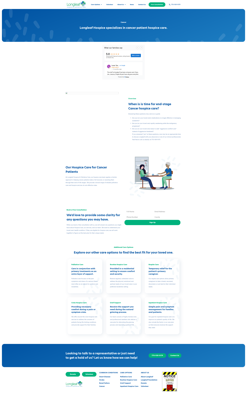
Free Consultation (157, 5)
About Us (120, 5)
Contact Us (142, 5)
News (132, 5)
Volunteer (109, 5)
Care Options (95, 5)
